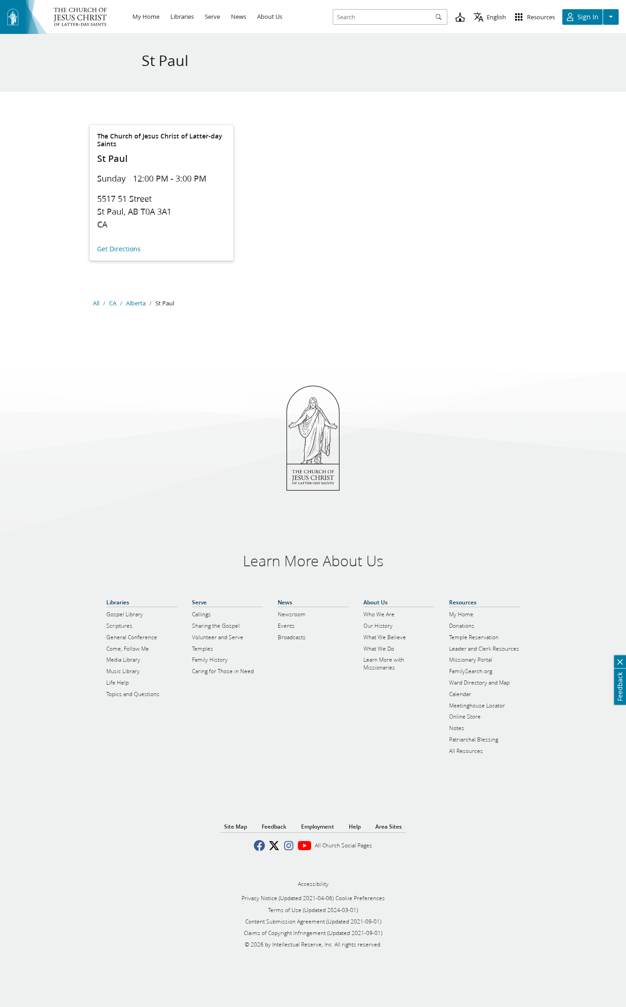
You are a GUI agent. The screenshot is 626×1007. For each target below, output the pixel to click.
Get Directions (119, 249)
